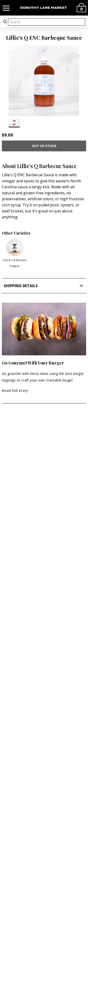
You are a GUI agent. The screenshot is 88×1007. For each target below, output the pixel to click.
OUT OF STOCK (44, 146)
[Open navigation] (6, 8)
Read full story (15, 390)
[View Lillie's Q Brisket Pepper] (14, 247)
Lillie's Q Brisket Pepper (15, 263)
